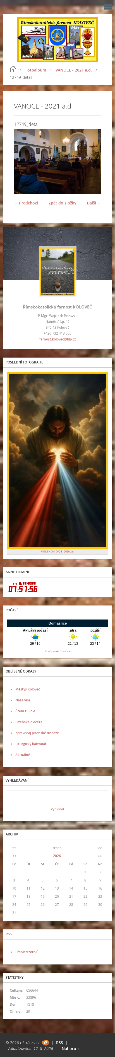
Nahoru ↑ (70, 1048)
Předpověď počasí (57, 651)
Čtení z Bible (25, 711)
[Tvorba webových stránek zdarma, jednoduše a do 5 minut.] (45, 1043)
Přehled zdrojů (27, 952)
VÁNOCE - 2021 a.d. (74, 70)
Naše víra (22, 700)
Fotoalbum (35, 70)
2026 (57, 855)
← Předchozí (26, 203)
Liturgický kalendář (30, 743)
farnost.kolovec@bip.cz (57, 339)
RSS (59, 1042)
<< (14, 847)
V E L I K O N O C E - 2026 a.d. (57, 551)
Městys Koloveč (27, 689)
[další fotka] (92, 161)
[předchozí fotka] (23, 161)
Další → (94, 203)
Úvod (13, 69)
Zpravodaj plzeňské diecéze (37, 733)
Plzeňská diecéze (28, 722)
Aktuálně (22, 754)
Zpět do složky (62, 203)
